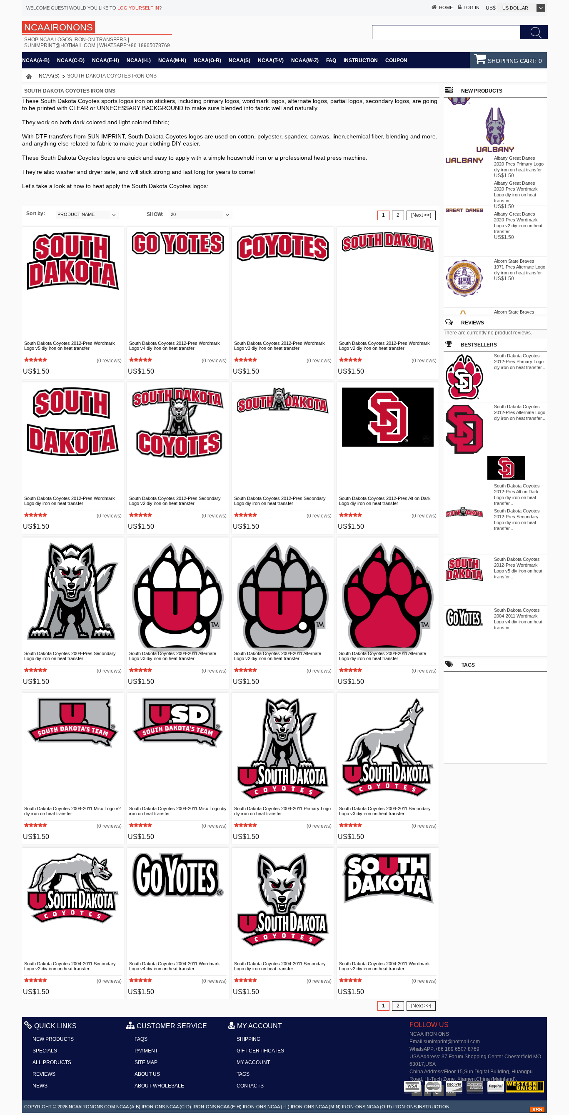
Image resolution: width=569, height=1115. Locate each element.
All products (51, 1062)
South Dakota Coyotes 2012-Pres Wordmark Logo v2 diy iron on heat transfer (384, 346)
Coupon (396, 60)
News (39, 1086)
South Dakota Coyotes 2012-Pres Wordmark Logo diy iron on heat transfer (69, 501)
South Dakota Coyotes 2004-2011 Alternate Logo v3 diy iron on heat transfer (172, 656)
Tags (243, 1074)
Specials (44, 1051)
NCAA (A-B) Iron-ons (140, 1106)
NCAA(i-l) (139, 60)
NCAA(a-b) (36, 60)
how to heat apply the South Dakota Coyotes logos (140, 186)
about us (147, 1074)
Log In (471, 7)
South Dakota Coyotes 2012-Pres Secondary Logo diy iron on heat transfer (280, 501)
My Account (253, 1062)
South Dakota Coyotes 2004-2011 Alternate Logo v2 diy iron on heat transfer (277, 656)
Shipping (248, 1039)
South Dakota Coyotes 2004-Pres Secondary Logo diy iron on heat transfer (70, 656)
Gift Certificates (260, 1051)
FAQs (141, 1039)
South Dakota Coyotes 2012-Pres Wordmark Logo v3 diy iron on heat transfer (279, 346)
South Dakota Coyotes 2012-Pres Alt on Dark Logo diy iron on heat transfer (385, 501)
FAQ (331, 60)
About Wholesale (159, 1086)
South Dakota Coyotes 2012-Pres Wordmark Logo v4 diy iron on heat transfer (174, 346)
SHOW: (155, 214)
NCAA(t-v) (271, 60)
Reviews (472, 323)
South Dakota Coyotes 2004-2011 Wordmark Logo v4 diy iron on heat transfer (174, 966)
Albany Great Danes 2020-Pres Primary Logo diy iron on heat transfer (519, 160)
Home (446, 7)
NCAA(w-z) (305, 60)
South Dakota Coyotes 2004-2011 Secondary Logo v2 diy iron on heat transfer (70, 966)
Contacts (250, 1086)
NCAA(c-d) (71, 60)
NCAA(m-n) (172, 60)
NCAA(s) (239, 60)
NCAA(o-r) (207, 60)
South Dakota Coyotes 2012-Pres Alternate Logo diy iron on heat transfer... (519, 412)
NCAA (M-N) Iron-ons (340, 1106)
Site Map (146, 1062)
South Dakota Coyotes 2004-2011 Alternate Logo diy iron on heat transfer (382, 656)
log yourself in (138, 7)
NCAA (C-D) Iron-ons (191, 1106)
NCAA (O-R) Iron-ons (392, 1106)
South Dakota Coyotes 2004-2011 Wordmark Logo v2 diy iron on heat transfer (384, 966)
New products (53, 1039)
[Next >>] (421, 215)
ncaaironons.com (92, 1106)
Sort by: (35, 213)
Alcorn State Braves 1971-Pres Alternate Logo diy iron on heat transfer (519, 263)
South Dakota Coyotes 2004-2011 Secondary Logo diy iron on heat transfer (280, 966)
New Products (481, 91)
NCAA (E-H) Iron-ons (241, 1106)
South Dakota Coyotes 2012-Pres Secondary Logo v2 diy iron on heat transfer (175, 501)
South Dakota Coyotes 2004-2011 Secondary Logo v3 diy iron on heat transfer (385, 811)
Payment (146, 1051)
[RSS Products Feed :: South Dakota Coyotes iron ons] (537, 1110)
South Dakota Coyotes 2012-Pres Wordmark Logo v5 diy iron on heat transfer (69, 346)
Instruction (361, 60)
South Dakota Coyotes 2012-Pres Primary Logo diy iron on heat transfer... (519, 361)
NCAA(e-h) (105, 60)
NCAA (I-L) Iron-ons (290, 1106)
